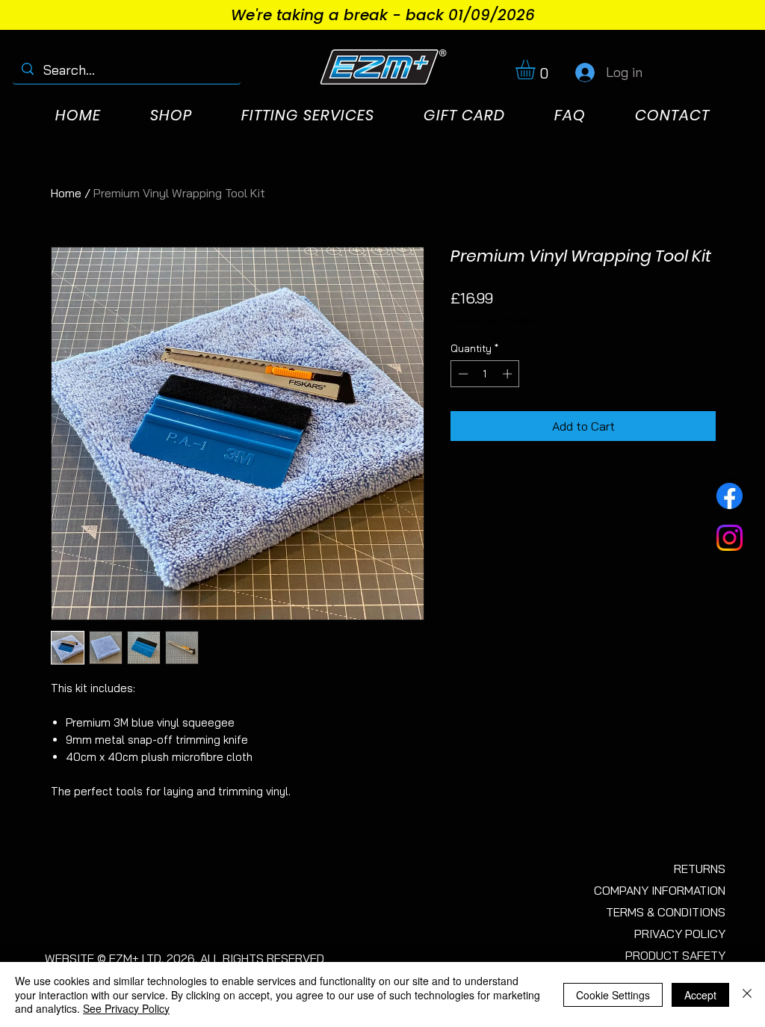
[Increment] (509, 373)
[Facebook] (729, 496)
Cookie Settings (613, 994)
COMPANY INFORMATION (659, 890)
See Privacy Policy (126, 1008)
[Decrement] (462, 373)
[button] (536, 69)
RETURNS (699, 868)
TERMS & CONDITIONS (665, 911)
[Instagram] (729, 537)
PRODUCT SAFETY (675, 955)
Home (66, 192)
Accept (700, 994)
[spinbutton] (485, 373)
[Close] (747, 994)
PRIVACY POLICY (679, 933)
